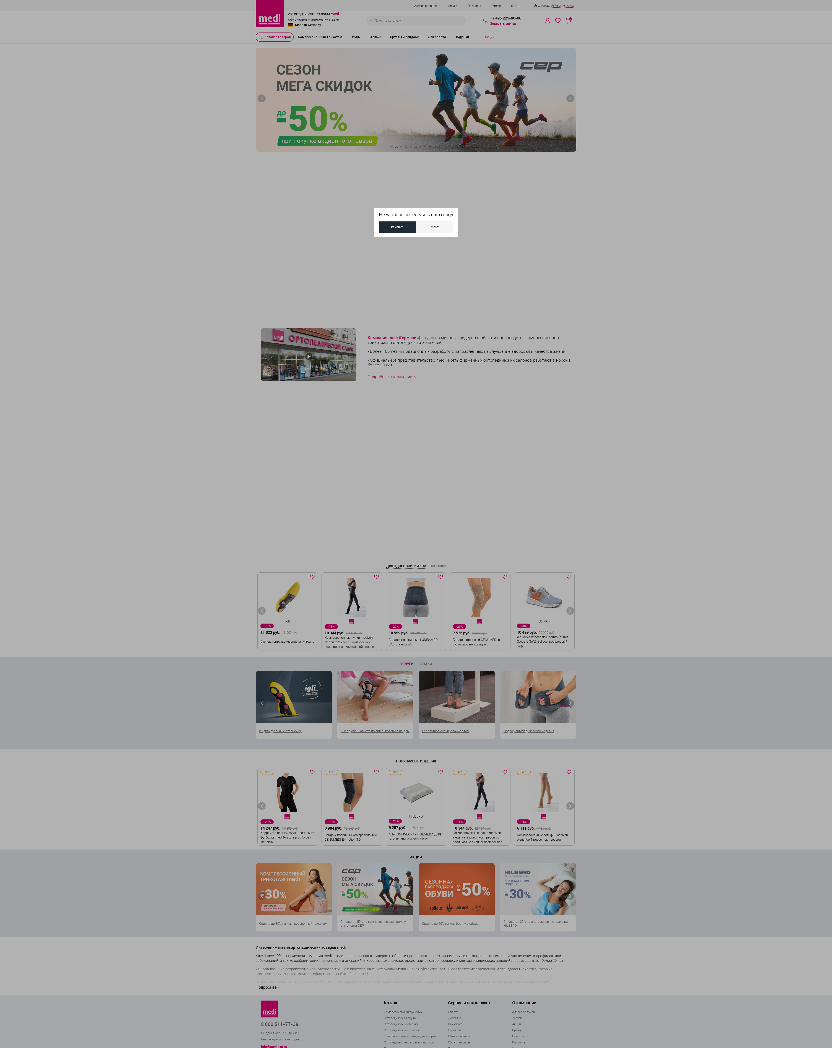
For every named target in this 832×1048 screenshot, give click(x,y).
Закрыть (434, 227)
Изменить (397, 227)
